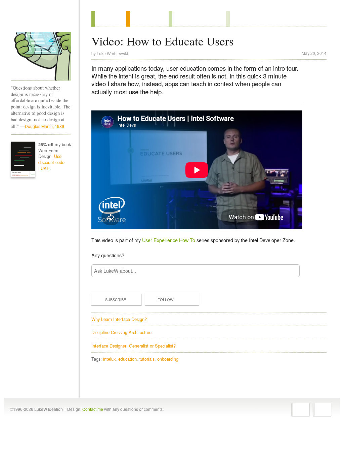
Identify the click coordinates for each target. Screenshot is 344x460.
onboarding (167, 359)
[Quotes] (147, 19)
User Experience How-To (168, 239)
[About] (108, 19)
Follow (165, 300)
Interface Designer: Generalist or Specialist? (133, 345)
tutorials (147, 359)
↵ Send (290, 270)
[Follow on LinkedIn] (322, 409)
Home (39, 20)
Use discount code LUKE (51, 162)
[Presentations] (197, 19)
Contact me (92, 409)
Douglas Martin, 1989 (44, 126)
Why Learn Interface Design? (119, 319)
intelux (109, 359)
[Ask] (239, 19)
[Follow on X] (300, 409)
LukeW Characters (41, 56)
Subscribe (115, 300)
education (127, 359)
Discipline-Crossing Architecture (121, 332)
